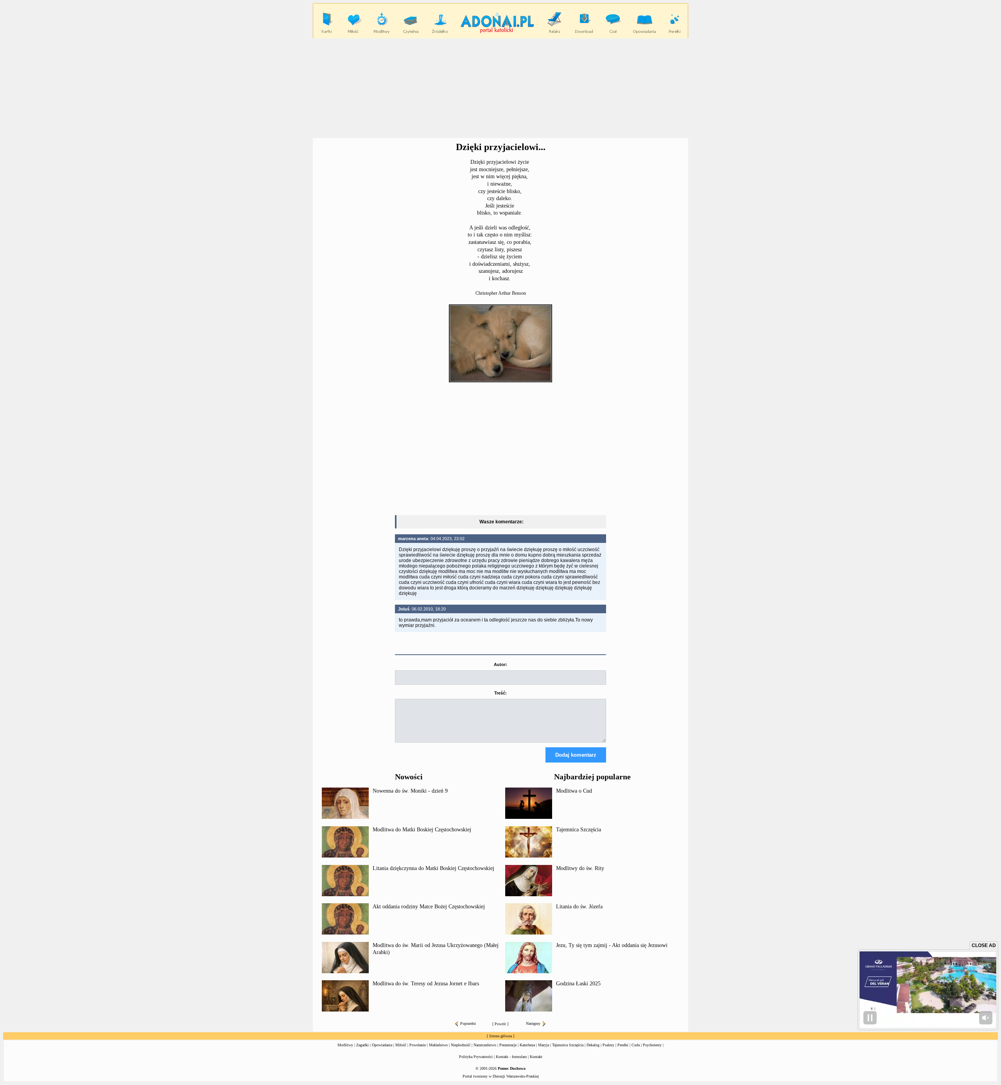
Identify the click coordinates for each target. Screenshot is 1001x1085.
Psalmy (608, 1045)
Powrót (500, 1024)
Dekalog (593, 1045)
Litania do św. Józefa (579, 907)
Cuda (635, 1045)
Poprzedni (468, 1023)
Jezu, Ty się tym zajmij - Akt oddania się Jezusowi (611, 945)
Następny (533, 1023)
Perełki (622, 1045)
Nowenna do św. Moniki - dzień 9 (410, 791)
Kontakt (536, 1057)
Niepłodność (460, 1045)
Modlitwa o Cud (574, 791)
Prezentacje (508, 1045)
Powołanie (417, 1045)
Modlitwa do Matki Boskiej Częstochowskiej (422, 830)
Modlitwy (345, 1045)
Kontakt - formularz (511, 1057)
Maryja (543, 1045)
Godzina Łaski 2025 (578, 984)
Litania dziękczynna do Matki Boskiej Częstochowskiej (433, 868)
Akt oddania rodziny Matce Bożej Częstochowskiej (429, 907)
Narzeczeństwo (485, 1045)
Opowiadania (382, 1045)
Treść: (500, 693)
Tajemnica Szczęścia (578, 830)
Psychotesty (652, 1045)
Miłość (400, 1045)
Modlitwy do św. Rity (580, 868)
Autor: (500, 664)
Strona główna (500, 1036)
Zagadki (362, 1045)
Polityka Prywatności (476, 1057)
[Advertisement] (500, 88)
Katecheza (527, 1045)
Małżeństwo (438, 1045)
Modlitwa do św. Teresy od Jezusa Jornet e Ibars (426, 984)
